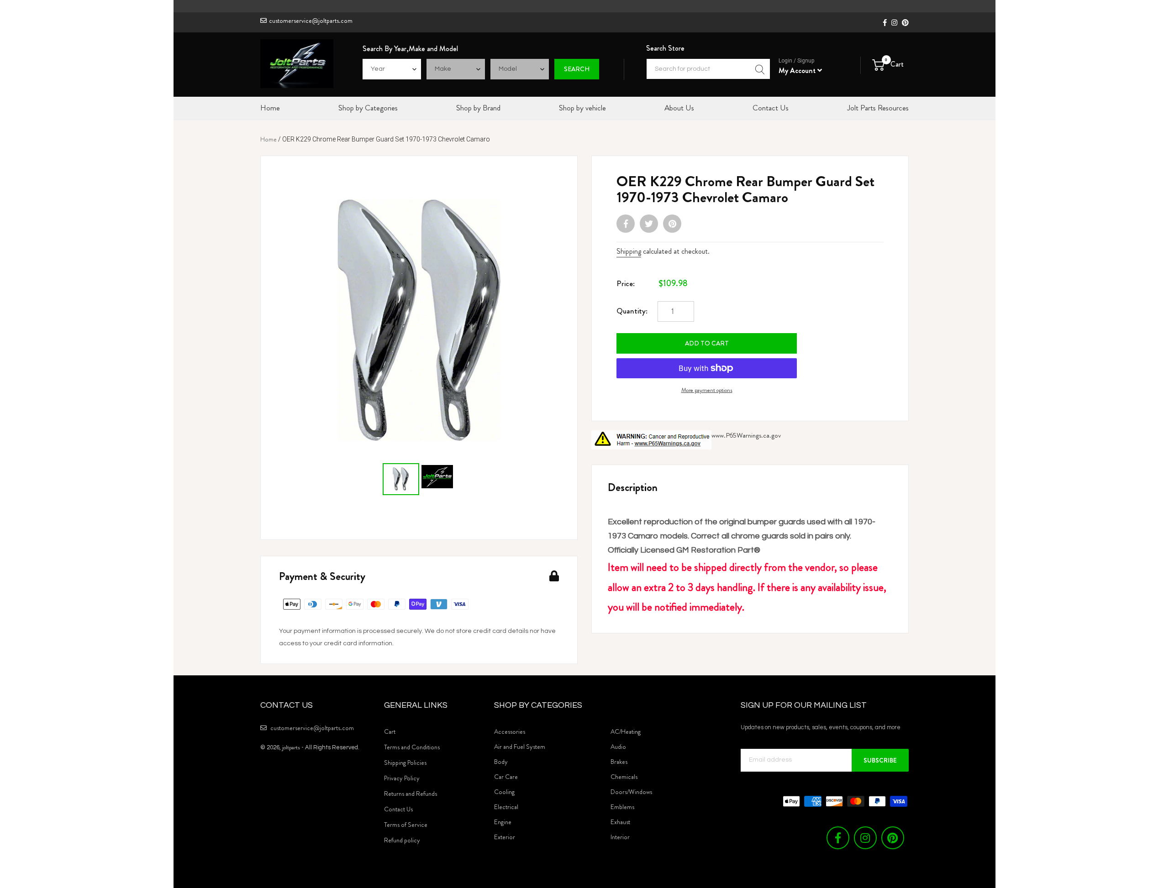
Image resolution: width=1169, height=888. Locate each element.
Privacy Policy (402, 778)
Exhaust (620, 821)
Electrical (506, 806)
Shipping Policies (405, 762)
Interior (620, 836)
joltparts (291, 747)
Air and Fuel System (519, 746)
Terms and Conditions (412, 747)
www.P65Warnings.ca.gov (746, 435)
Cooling (504, 791)
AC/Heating (626, 731)
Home (268, 139)
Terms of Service (405, 824)
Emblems (622, 806)
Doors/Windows (631, 791)
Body (501, 761)
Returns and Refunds (410, 793)
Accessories (509, 731)
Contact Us (398, 809)
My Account (798, 70)
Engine (502, 821)
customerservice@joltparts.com (311, 20)
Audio (618, 746)
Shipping (628, 251)
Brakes (619, 761)
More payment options (706, 390)
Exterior (504, 836)
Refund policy (402, 840)
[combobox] (708, 69)
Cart (389, 731)
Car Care (506, 776)
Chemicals (624, 776)
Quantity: (632, 310)
